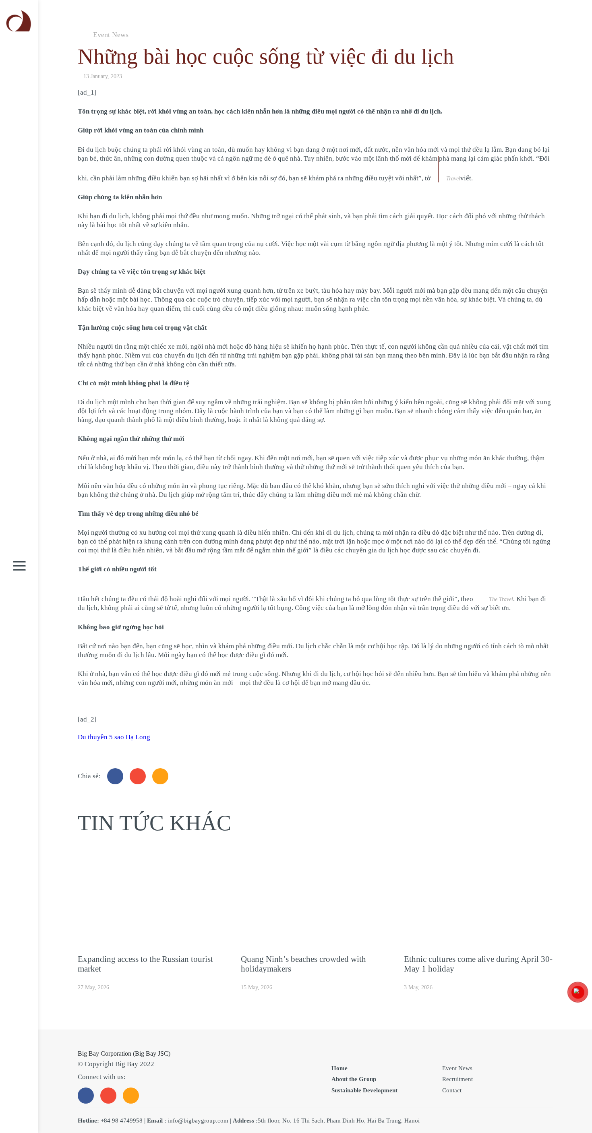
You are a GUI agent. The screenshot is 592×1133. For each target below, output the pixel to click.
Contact (452, 1090)
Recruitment (457, 1079)
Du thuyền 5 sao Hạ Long (114, 737)
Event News (110, 35)
